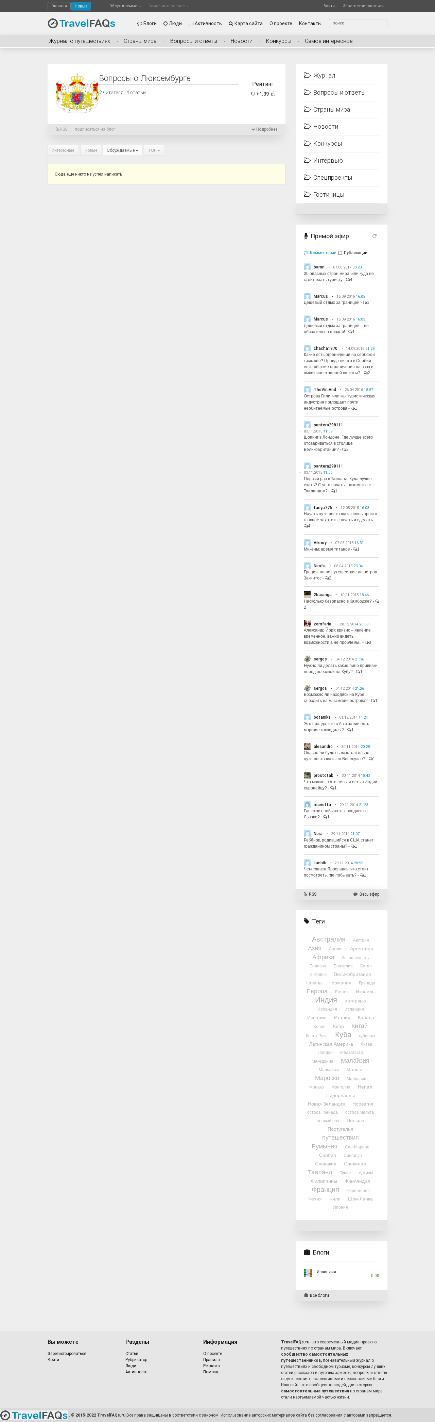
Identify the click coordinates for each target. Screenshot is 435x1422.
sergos (320, 659)
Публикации (355, 252)
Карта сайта (248, 23)
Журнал (324, 75)
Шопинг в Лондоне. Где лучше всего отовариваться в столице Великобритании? (338, 443)
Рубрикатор (136, 1359)
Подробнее (266, 129)
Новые (81, 6)
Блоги (150, 23)
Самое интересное (167, 6)
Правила (211, 1359)
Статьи (131, 1353)
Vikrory (320, 542)
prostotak (323, 775)
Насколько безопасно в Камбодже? (338, 601)
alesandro (323, 746)
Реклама (211, 1365)
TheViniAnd (325, 389)
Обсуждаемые (123, 6)
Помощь (211, 1372)
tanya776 (323, 507)
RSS (63, 129)
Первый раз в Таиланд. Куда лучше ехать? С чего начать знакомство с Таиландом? (338, 484)
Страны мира (140, 41)
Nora (318, 833)
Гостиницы (328, 194)
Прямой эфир (330, 236)
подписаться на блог (95, 129)
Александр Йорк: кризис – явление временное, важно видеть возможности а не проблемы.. (337, 636)
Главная (59, 6)
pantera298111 (328, 425)
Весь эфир (369, 894)
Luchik (320, 863)
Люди (175, 23)
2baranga (323, 594)
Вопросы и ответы (193, 41)
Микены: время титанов (327, 549)
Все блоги (319, 1295)
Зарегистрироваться (363, 6)
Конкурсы (278, 41)
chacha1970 (325, 348)
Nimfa (320, 565)
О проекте (280, 23)
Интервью (328, 160)
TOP (152, 150)
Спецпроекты (332, 177)
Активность (208, 23)
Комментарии (323, 252)
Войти (329, 6)
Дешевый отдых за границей (332, 302)
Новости (242, 41)
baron (319, 267)
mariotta (322, 804)
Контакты (310, 23)
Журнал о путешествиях (79, 41)
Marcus (321, 296)
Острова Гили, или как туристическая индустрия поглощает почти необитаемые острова (340, 402)
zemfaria (322, 624)
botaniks (322, 717)
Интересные (63, 150)
